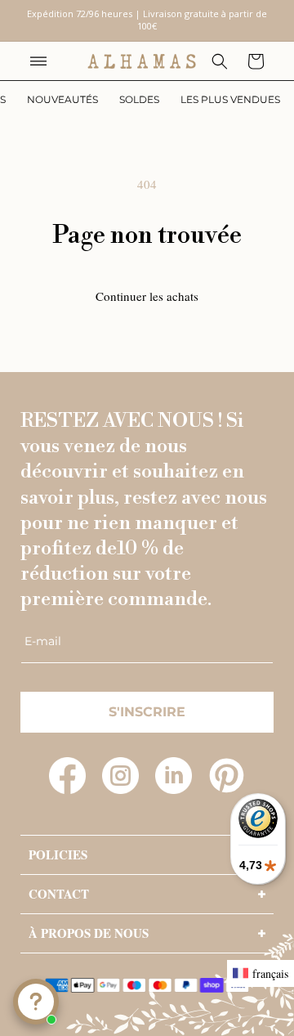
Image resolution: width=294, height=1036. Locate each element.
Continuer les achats (147, 296)
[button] (38, 61)
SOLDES (139, 99)
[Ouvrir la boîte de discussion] (36, 1002)
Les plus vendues (230, 99)
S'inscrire (147, 712)
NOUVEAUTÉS (62, 99)
